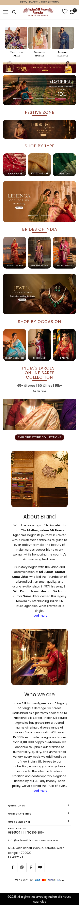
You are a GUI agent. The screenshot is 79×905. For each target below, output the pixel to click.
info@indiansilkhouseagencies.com (33, 840)
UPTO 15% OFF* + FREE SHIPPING (39, 2)
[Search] (14, 12)
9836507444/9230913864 (26, 833)
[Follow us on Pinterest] (30, 867)
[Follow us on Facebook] (12, 867)
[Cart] (72, 12)
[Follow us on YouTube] (40, 867)
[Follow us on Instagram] (21, 867)
